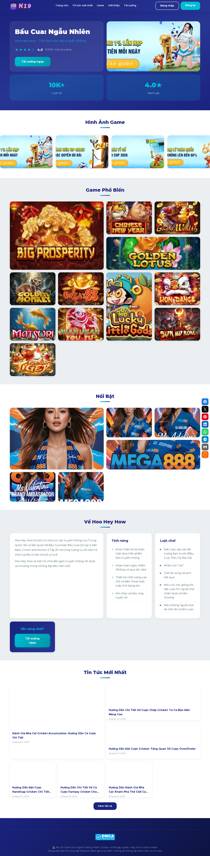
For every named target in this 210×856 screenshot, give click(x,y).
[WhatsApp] (205, 432)
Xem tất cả (105, 805)
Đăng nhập (167, 5)
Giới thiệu (114, 5)
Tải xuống (130, 5)
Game (100, 5)
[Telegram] (205, 439)
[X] (205, 409)
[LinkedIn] (205, 424)
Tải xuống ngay (32, 61)
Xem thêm (21, 463)
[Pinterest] (205, 416)
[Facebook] (205, 401)
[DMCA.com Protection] (105, 837)
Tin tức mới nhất (82, 5)
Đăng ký (190, 5)
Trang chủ (61, 5)
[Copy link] (205, 454)
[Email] (205, 447)
